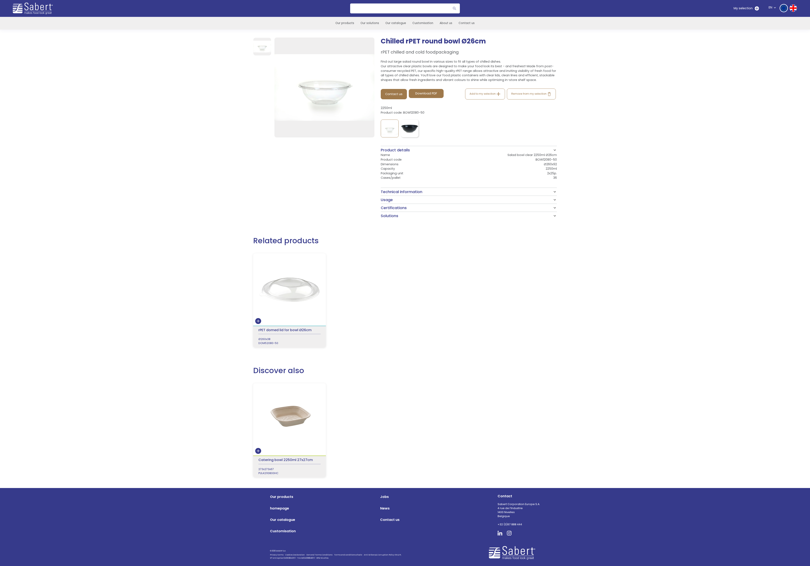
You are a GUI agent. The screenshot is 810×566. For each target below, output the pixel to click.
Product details (395, 150)
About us (446, 23)
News (385, 508)
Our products (344, 23)
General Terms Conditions (319, 555)
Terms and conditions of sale (348, 555)
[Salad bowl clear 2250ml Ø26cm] (390, 128)
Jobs (384, 496)
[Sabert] (513, 553)
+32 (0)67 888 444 (510, 524)
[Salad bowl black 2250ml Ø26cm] (410, 128)
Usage (387, 199)
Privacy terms (277, 555)
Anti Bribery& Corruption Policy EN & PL (382, 555)
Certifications (394, 207)
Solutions (389, 215)
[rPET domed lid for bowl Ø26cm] (289, 300)
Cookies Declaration (295, 555)
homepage (279, 508)
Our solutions (369, 23)
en (770, 7)
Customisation (422, 23)
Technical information (401, 191)
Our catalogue (395, 23)
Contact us (467, 23)
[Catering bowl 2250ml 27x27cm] (289, 430)
